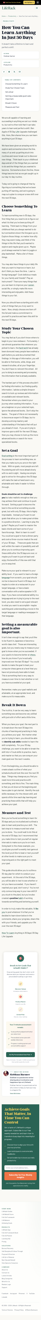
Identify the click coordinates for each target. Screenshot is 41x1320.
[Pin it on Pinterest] (9, 72)
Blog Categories (7, 1278)
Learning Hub (6, 1239)
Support (4, 1287)
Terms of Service (7, 1310)
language (6, 577)
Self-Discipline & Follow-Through (12, 1251)
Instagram (13, 1293)
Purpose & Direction (8, 1254)
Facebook (5, 1293)
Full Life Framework (8, 1217)
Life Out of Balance (8, 1257)
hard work (23, 348)
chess (32, 654)
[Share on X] (14, 72)
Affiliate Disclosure (31, 1310)
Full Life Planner (7, 1236)
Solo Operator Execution (10, 1263)
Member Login (6, 1284)
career (31, 285)
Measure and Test (12, 107)
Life (17, 131)
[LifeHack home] (9, 8)
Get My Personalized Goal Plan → (20, 1054)
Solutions (6, 1246)
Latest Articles (7, 1275)
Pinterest (22, 1293)
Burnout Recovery (7, 1248)
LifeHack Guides (7, 1211)
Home (4, 16)
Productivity (12, 16)
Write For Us (6, 1281)
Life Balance (6, 1220)
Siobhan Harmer (9, 56)
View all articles (15, 1093)
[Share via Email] (19, 72)
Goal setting (7, 455)
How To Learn (8, 933)
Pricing (4, 1241)
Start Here (6, 1209)
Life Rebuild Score (7, 1214)
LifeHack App (6, 1230)
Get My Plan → (29, 2)
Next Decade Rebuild (8, 1260)
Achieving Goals (7, 1223)
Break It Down (11, 103)
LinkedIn (4, 1297)
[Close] (37, 2)
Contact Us (5, 1273)
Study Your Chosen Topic (15, 88)
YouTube (32, 1293)
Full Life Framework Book (10, 1233)
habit (20, 898)
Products (6, 1227)
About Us (5, 1270)
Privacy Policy (19, 1310)
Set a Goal (9, 92)
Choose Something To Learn (16, 84)
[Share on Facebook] (4, 72)
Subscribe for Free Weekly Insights (20, 1176)
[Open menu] (36, 8)
